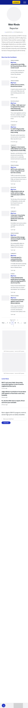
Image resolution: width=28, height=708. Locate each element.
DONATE (16, 2)
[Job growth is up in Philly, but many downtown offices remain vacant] (5, 65)
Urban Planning (15, 60)
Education (13, 187)
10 (15, 323)
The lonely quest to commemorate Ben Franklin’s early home (16, 259)
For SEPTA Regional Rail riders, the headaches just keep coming (18, 130)
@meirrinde (9, 32)
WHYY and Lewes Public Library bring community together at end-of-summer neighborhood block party (13, 384)
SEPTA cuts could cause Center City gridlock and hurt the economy (17, 170)
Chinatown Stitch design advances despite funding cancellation (18, 238)
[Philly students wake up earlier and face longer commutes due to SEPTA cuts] (5, 190)
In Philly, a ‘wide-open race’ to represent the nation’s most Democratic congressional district (18, 107)
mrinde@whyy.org (18, 32)
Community (13, 125)
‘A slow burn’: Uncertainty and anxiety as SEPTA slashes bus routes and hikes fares (18, 217)
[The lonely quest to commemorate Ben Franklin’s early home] (5, 256)
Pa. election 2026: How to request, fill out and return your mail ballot (13, 401)
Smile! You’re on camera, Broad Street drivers (17, 85)
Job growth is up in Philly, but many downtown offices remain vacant (18, 66)
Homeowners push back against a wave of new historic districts (17, 301)
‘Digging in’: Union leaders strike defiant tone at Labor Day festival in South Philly (18, 148)
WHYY (6, 2)
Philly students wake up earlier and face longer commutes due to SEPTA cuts (18, 193)
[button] (3, 705)
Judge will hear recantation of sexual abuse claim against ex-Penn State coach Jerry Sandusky (14, 393)
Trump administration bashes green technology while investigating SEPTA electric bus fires (18, 280)
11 (18, 323)
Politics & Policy (15, 101)
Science (13, 273)
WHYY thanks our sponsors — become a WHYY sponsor (14, 351)
